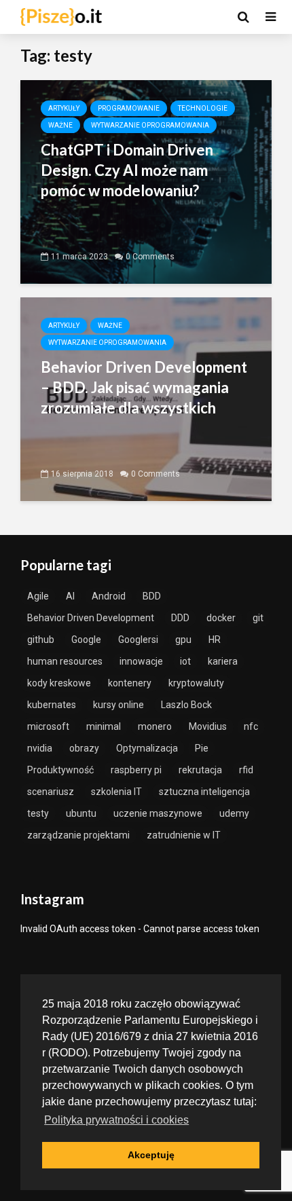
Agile (38, 596)
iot (185, 661)
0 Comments (150, 256)
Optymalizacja (147, 748)
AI (70, 596)
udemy (234, 813)
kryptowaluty (196, 683)
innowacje (141, 661)
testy (38, 813)
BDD (152, 596)
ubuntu (81, 813)
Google (86, 639)
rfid (246, 769)
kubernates (51, 704)
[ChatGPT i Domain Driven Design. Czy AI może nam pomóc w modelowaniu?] (146, 180)
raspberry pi (136, 769)
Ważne (60, 125)
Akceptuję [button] (151, 1154)
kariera (223, 661)
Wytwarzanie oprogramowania (150, 125)
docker (221, 617)
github (40, 639)
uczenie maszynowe (157, 813)
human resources (65, 661)
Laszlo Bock (186, 704)
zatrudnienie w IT (184, 835)
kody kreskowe (59, 683)
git (258, 617)
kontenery (129, 683)
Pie (201, 748)
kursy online (118, 704)
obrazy (84, 748)
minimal (103, 726)
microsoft (48, 726)
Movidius (208, 726)
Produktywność (60, 769)
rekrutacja (200, 769)
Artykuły (63, 108)
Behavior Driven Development (90, 617)
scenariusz (50, 791)
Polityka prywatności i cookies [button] (116, 1120)
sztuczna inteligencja (204, 791)
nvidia (39, 748)
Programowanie (129, 108)
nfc (251, 726)
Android (109, 596)
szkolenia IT (116, 791)
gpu (183, 639)
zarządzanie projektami (78, 835)
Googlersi (138, 639)
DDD (180, 617)
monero (155, 726)
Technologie (202, 108)
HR (214, 639)
